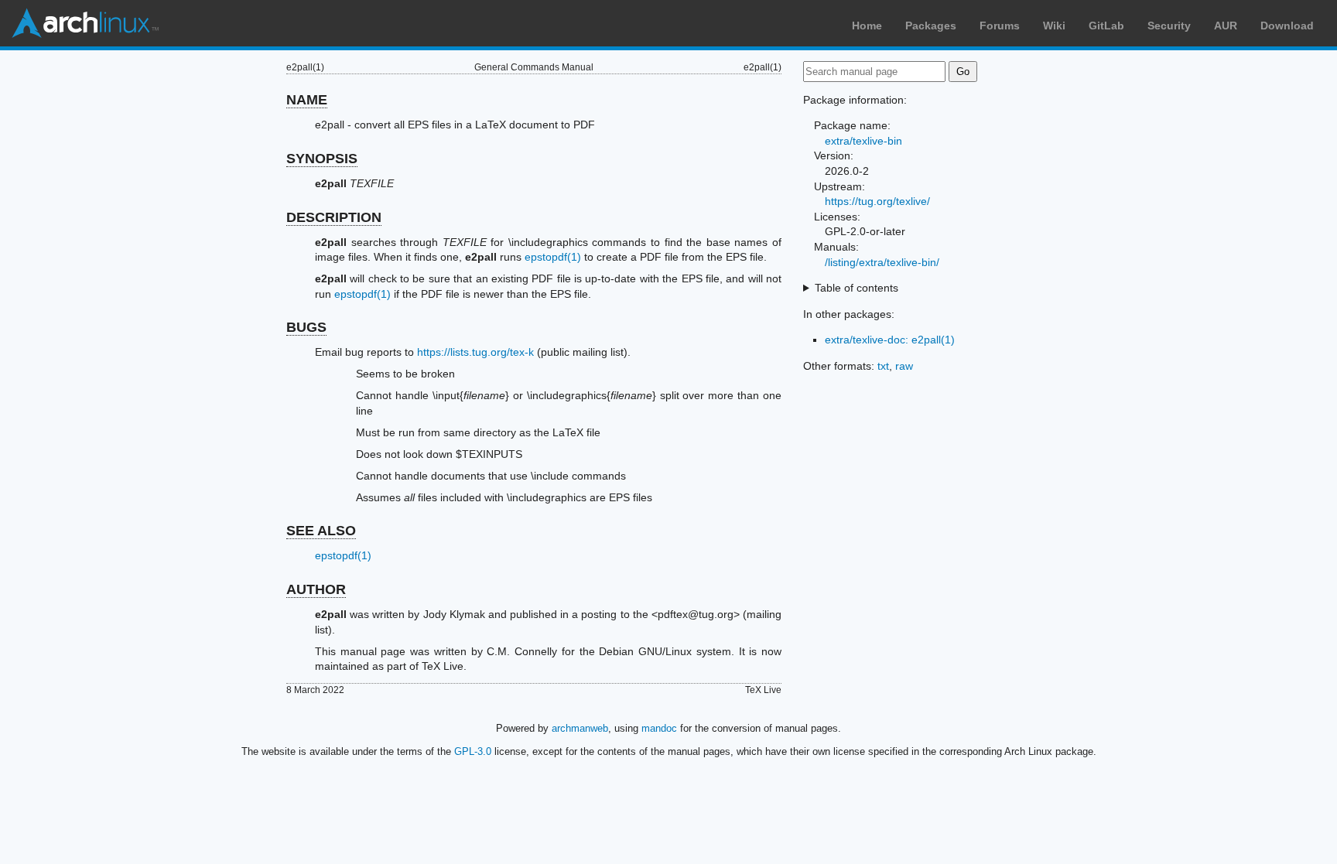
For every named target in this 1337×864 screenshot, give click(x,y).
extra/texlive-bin (863, 141)
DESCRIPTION (333, 217)
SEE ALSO (321, 530)
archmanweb (580, 728)
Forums (1000, 25)
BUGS (306, 327)
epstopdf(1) (553, 257)
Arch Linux (85, 23)
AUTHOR (316, 589)
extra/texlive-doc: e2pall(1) (890, 339)
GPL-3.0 (472, 751)
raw (904, 366)
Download (1287, 25)
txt (883, 366)
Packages (930, 25)
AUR (1225, 25)
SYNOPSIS (321, 158)
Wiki (1054, 25)
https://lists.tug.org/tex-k (475, 352)
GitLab (1106, 25)
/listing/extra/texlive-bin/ (882, 262)
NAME (306, 100)
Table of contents (856, 288)
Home (867, 25)
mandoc (659, 728)
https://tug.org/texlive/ (877, 201)
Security (1169, 25)
